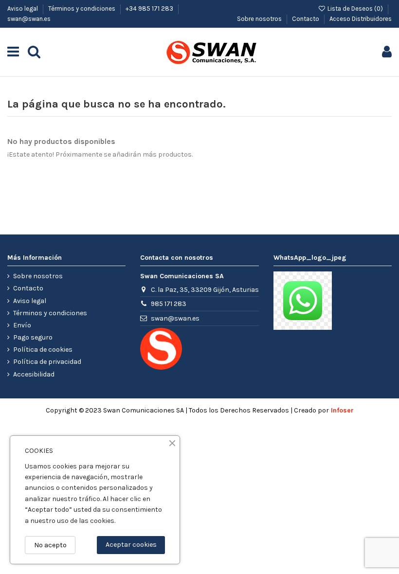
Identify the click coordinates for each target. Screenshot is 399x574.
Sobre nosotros (260, 18)
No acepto (50, 545)
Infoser (342, 410)
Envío (22, 325)
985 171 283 (168, 304)
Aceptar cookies (131, 544)
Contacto (306, 18)
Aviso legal (23, 8)
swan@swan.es (29, 18)
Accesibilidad (33, 374)
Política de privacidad (47, 362)
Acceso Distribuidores (360, 18)
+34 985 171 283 (150, 8)
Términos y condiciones (82, 8)
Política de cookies (43, 349)
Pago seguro (33, 337)
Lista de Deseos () (355, 8)
